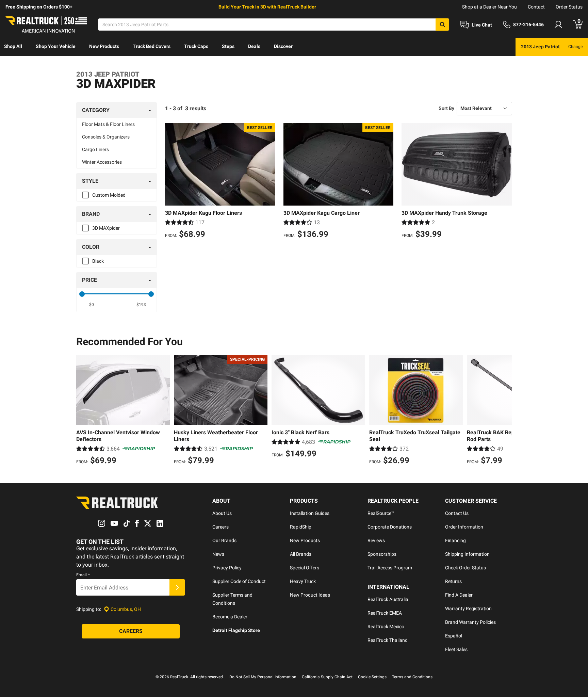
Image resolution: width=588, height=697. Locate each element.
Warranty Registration (468, 608)
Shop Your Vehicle (56, 46)
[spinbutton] (91, 304)
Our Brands (224, 540)
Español (453, 635)
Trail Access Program (390, 567)
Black (98, 261)
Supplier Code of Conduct (239, 581)
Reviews (376, 540)
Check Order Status (465, 567)
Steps (228, 46)
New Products (104, 46)
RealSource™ (381, 513)
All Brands (300, 554)
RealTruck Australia (388, 599)
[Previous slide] (83, 411)
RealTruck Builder (296, 7)
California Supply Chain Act (327, 677)
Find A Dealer (459, 595)
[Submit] (177, 587)
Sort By (446, 108)
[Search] (442, 24)
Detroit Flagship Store (236, 630)
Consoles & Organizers (106, 137)
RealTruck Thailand (388, 640)
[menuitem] (13, 47)
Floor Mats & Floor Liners (108, 124)
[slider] (82, 294)
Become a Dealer (229, 616)
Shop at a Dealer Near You (489, 7)
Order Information (464, 527)
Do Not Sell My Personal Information (262, 677)
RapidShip (300, 527)
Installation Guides (309, 513)
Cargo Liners (95, 149)
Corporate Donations (390, 527)
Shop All (13, 46)
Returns (453, 581)
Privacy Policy (227, 567)
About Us (222, 513)
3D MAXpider (106, 228)
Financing (455, 540)
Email (83, 574)
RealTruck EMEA (385, 613)
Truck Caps (196, 46)
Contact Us (457, 513)
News (218, 554)
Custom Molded (109, 195)
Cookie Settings (372, 677)
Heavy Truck (303, 581)
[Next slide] (505, 411)
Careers (220, 527)
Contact (536, 7)
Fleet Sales (456, 649)
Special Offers (304, 567)
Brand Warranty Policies (470, 622)
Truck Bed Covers (151, 46)
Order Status (569, 7)
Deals (254, 46)
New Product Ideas (310, 595)
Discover (283, 46)
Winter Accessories (102, 162)
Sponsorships (382, 554)
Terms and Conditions (412, 677)
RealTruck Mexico (386, 626)
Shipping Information (467, 554)
